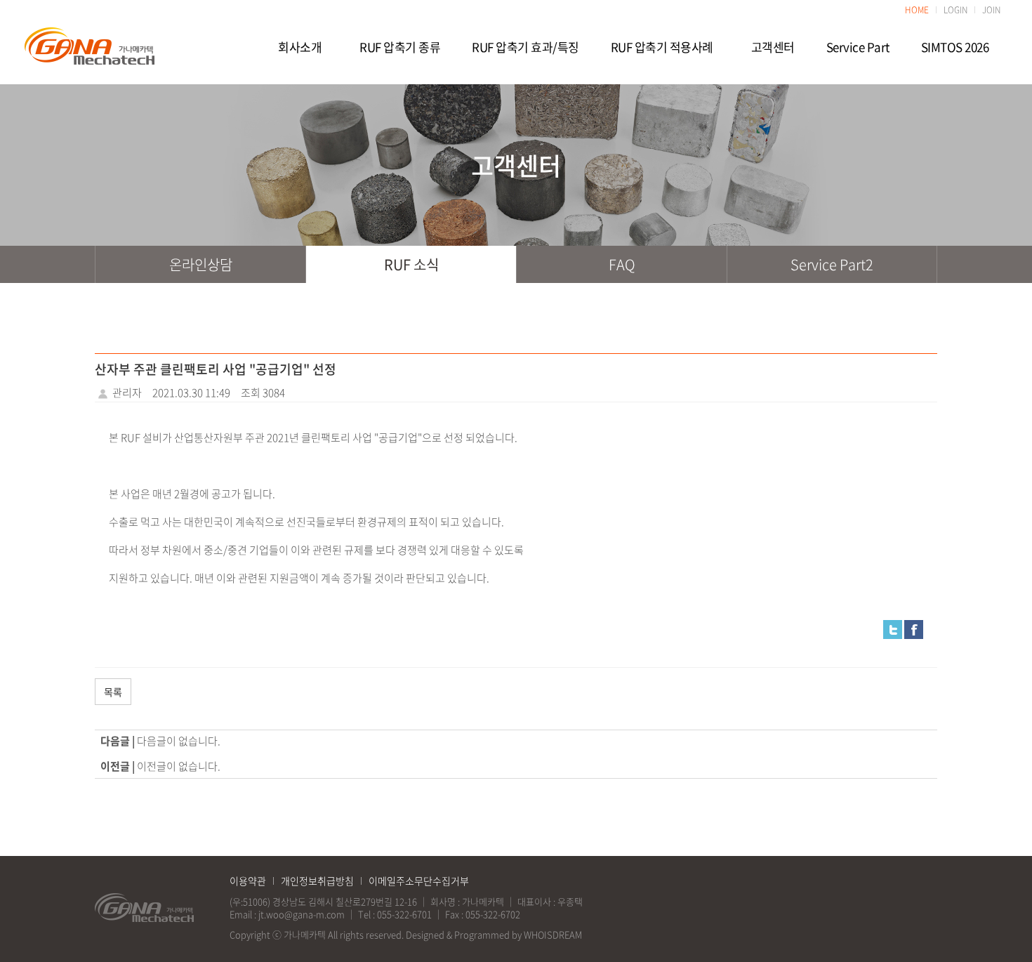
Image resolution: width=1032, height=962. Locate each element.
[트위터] (892, 628)
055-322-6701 (404, 914)
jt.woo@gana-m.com (301, 914)
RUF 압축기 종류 (399, 47)
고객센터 (773, 47)
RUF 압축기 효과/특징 (525, 47)
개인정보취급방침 (317, 881)
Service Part (857, 47)
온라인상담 (200, 264)
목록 (113, 692)
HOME (917, 9)
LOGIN (955, 9)
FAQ (622, 264)
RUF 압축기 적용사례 (662, 47)
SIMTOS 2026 (955, 47)
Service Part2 (831, 264)
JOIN (991, 9)
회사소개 (300, 47)
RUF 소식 (411, 264)
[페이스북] (913, 628)
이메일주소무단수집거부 (419, 881)
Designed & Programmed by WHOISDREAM (494, 934)
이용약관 (248, 881)
